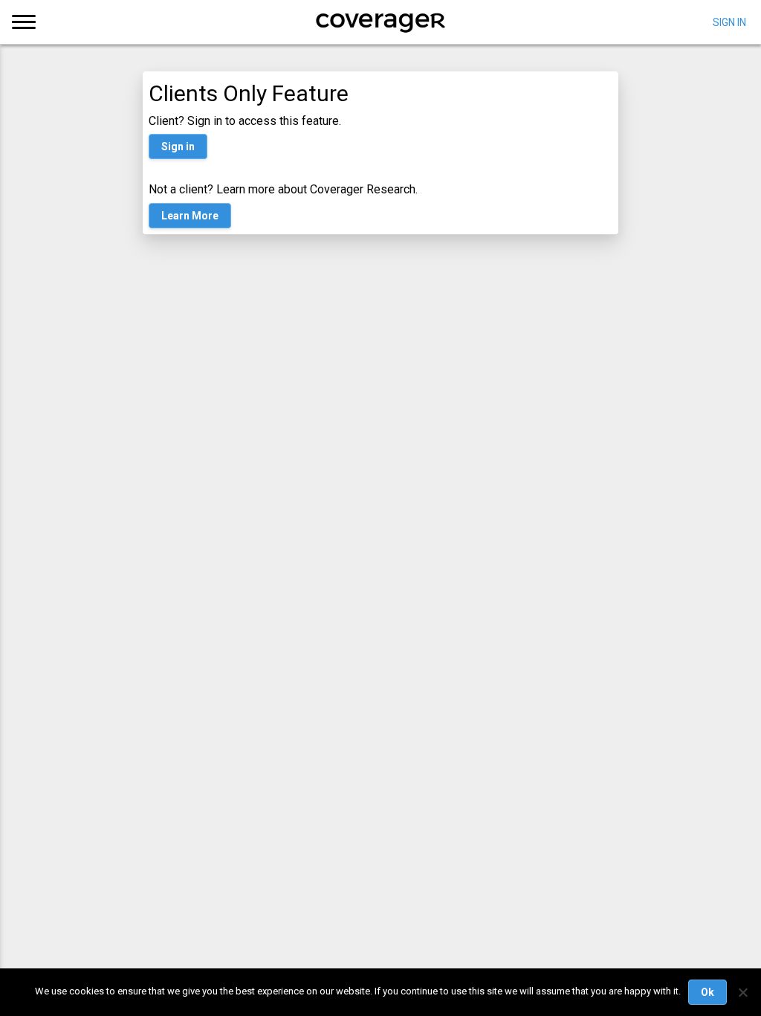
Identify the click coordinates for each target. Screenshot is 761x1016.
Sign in (178, 146)
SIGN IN (729, 22)
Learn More (189, 216)
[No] (742, 992)
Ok (707, 992)
